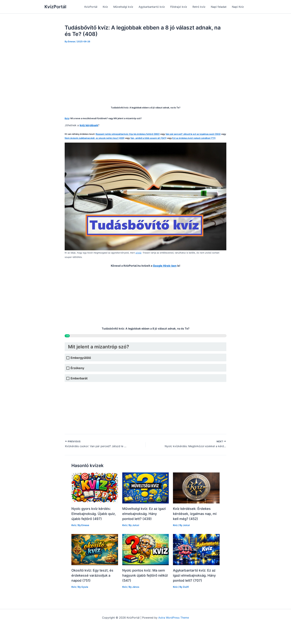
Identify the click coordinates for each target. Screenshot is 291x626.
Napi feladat (219, 6)
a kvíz (138, 252)
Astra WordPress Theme (173, 617)
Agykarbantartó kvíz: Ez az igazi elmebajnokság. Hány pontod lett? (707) (194, 575)
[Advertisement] (145, 72)
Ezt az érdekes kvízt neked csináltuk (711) (194, 138)
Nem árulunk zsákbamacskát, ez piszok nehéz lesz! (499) (94, 138)
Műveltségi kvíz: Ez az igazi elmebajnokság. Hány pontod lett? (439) (144, 514)
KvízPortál (55, 6)
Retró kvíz (198, 6)
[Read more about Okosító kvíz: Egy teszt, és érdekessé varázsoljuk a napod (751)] (94, 549)
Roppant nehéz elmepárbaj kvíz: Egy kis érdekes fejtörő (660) (128, 134)
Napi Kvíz (238, 6)
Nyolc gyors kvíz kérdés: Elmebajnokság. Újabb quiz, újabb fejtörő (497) (93, 514)
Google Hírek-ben (164, 265)
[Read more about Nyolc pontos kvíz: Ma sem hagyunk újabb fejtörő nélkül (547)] (145, 549)
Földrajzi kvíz (178, 6)
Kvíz (105, 6)
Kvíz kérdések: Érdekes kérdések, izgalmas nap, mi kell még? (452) (195, 514)
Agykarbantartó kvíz (152, 6)
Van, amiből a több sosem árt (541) (148, 138)
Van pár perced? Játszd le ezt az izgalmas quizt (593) (193, 134)
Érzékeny (77, 368)
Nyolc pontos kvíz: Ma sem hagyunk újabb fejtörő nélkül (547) (145, 575)
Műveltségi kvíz (123, 6)
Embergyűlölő (81, 357)
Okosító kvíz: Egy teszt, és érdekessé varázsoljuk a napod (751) (92, 575)
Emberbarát (79, 378)
